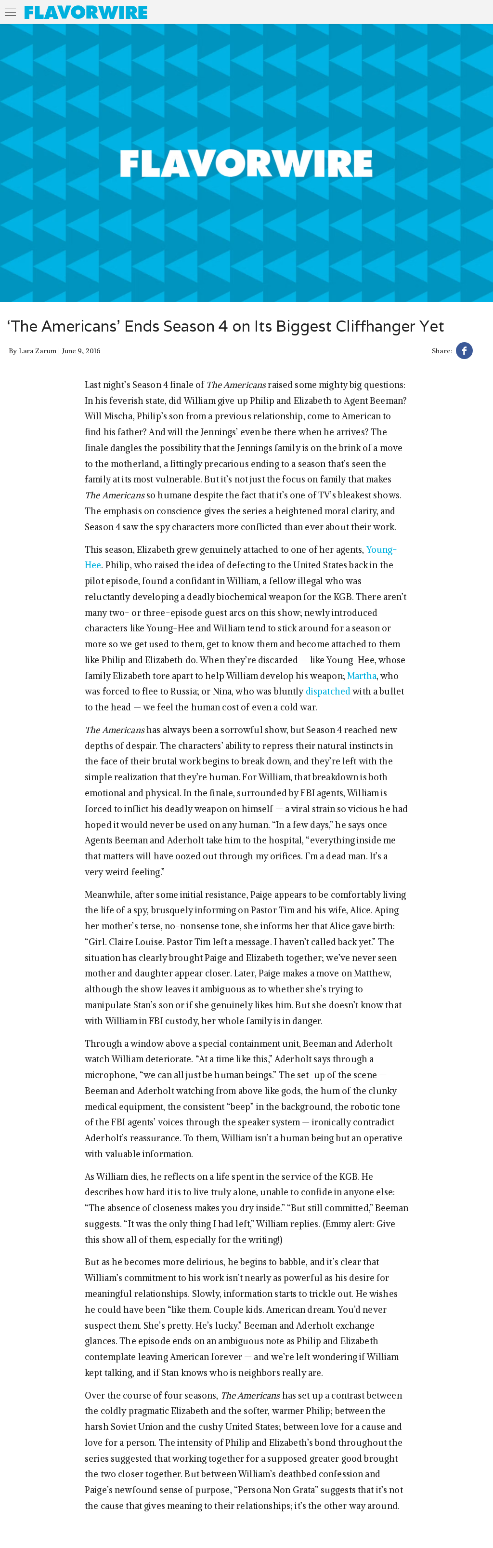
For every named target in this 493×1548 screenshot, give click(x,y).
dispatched (328, 691)
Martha (361, 675)
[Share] (464, 352)
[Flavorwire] (86, 12)
